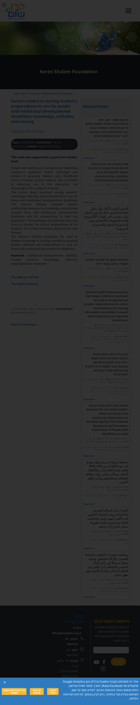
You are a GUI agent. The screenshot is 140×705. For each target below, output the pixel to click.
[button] (4, 682)
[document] (70, 352)
